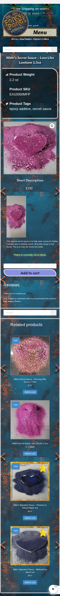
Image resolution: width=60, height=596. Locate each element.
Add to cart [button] (30, 272)
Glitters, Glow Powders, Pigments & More (30, 39)
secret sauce (42, 109)
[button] (52, 125)
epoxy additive (20, 109)
